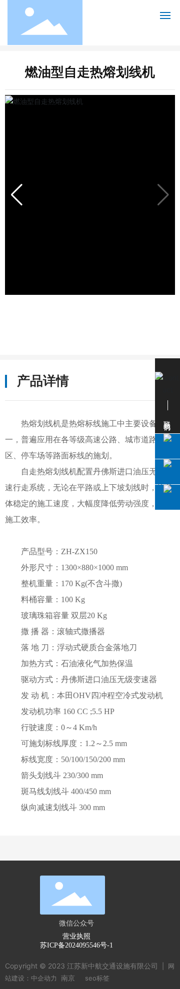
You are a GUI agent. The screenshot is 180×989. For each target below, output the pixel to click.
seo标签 (97, 978)
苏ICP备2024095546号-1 (76, 945)
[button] (17, 195)
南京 (68, 978)
